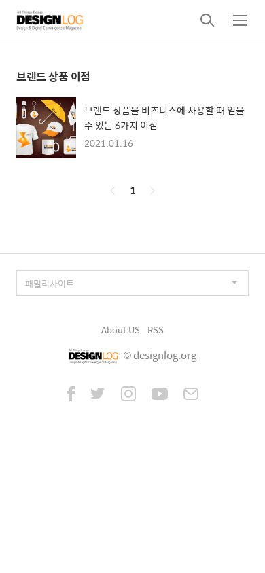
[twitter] (97, 395)
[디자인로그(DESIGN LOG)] (50, 20)
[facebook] (71, 395)
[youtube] (160, 395)
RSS (155, 329)
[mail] (190, 395)
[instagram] (128, 395)
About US (120, 329)
